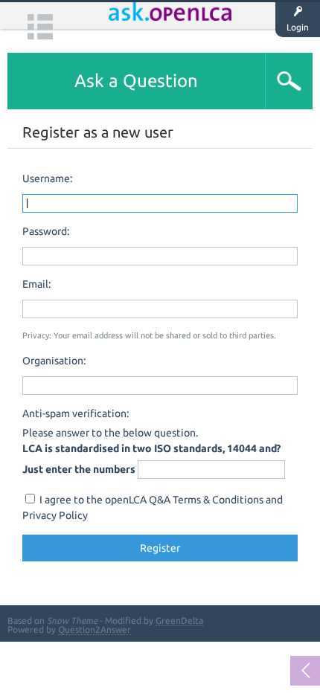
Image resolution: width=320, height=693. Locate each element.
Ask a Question (136, 81)
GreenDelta (179, 620)
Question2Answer (94, 629)
